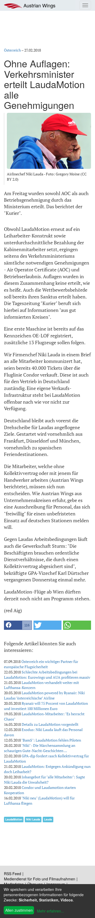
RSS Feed (12, 873)
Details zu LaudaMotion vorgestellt (50, 724)
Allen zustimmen (19, 910)
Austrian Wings (38, 5)
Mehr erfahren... (50, 911)
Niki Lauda (33, 819)
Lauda (48, 819)
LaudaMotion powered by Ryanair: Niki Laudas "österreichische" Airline (44, 695)
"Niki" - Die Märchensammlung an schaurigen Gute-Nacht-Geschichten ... (39, 748)
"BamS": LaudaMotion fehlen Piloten (51, 740)
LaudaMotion (13, 819)
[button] (18, 625)
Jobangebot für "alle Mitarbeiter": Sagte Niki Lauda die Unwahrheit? (44, 779)
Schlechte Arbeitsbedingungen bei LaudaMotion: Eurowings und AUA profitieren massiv (47, 675)
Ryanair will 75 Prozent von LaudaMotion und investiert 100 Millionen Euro (46, 706)
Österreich (12, 50)
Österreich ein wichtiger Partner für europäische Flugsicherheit (41, 664)
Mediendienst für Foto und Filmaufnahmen (39, 878)
